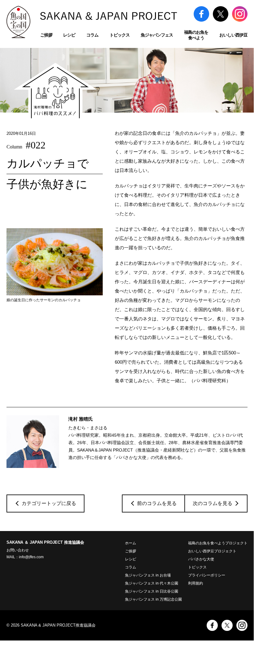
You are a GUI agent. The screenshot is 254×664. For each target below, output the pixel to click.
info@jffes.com (31, 557)
